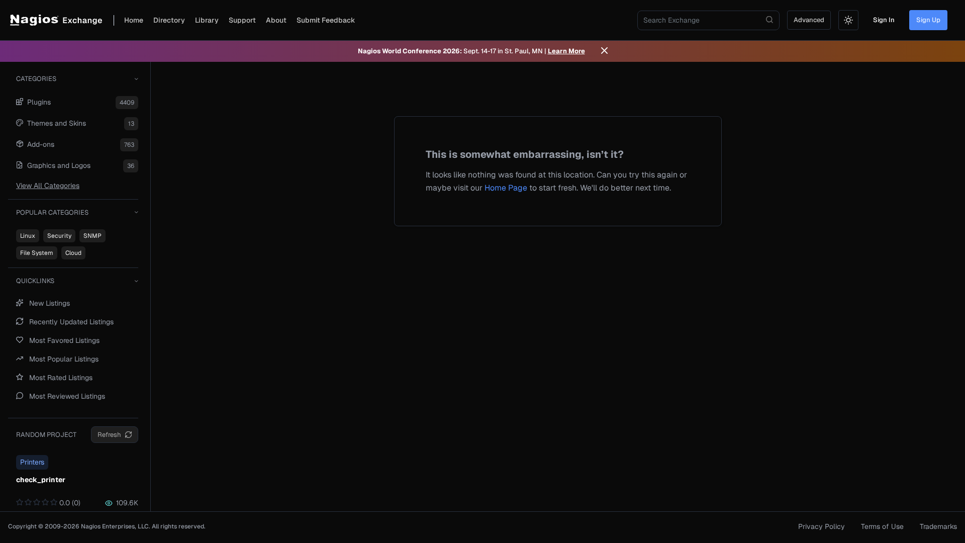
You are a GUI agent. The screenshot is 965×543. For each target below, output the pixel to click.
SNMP (92, 236)
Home (133, 20)
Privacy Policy (821, 526)
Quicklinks (35, 281)
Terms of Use (882, 526)
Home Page (506, 188)
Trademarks (938, 526)
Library (207, 20)
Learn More (566, 51)
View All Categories (47, 185)
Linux (27, 236)
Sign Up (928, 20)
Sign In (884, 20)
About (276, 20)
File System (36, 253)
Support (242, 20)
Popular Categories (52, 212)
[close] (604, 51)
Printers (32, 462)
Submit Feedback (326, 20)
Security (59, 236)
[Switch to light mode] (848, 20)
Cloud (73, 253)
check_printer (40, 479)
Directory (169, 20)
